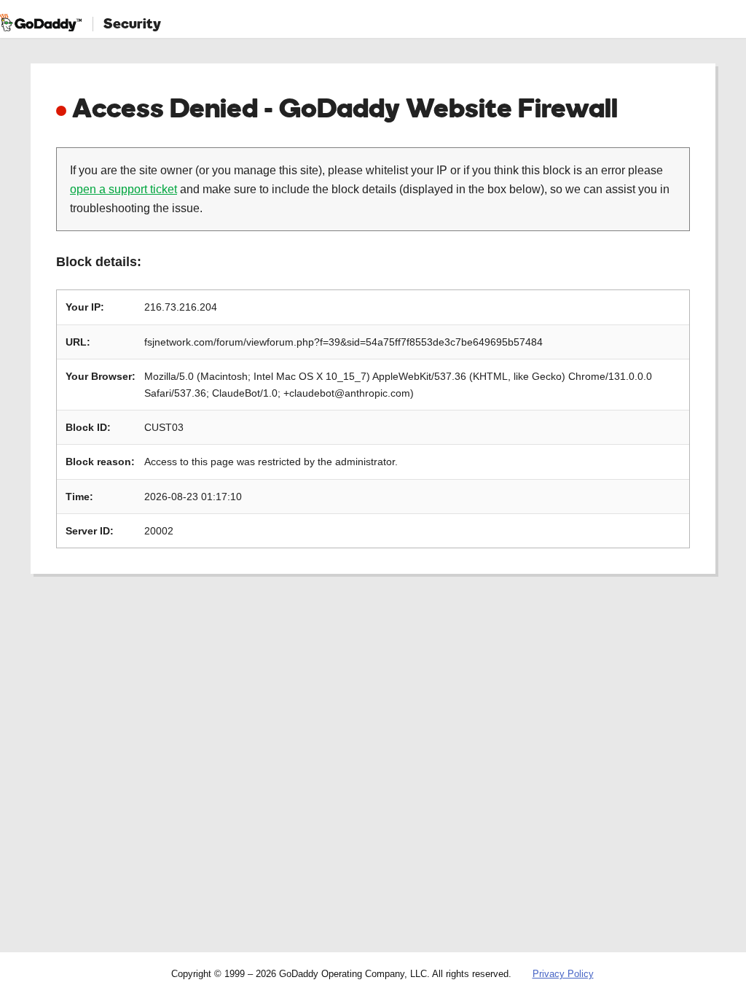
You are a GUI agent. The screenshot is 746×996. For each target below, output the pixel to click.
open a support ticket (123, 189)
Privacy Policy (563, 973)
